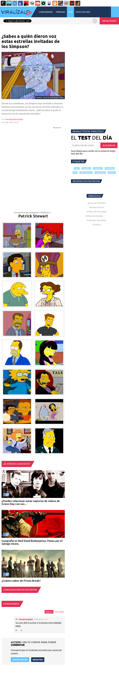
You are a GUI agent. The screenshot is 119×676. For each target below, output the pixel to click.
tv (75, 173)
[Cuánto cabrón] (31, 3)
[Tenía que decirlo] (72, 3)
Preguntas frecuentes (96, 220)
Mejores (49, 612)
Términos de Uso (96, 207)
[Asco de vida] (3, 3)
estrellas (109, 168)
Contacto (96, 224)
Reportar (57, 127)
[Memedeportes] (14, 3)
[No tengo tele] (60, 3)
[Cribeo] (43, 3)
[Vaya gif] (66, 3)
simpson (97, 168)
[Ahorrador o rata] (77, 3)
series (111, 173)
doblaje (86, 168)
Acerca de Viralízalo (97, 203)
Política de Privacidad (96, 212)
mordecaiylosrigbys (14, 119)
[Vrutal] (37, 3)
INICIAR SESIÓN (109, 21)
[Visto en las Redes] (20, 3)
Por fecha (59, 612)
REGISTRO (38, 660)
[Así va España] (26, 3)
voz (76, 168)
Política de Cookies (94, 216)
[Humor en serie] (49, 3)
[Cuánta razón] (9, 3)
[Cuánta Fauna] (54, 3)
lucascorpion (26, 619)
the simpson (86, 173)
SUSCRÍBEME (109, 145)
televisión (100, 173)
